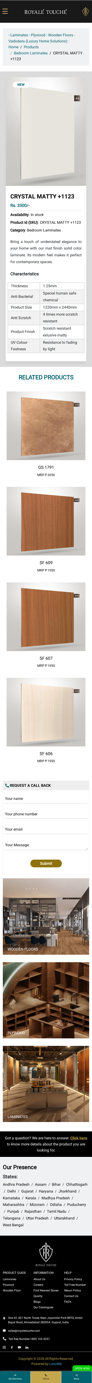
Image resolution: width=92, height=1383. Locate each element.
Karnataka (11, 1198)
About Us (39, 1279)
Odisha (56, 1204)
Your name (14, 798)
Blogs (37, 1301)
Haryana (46, 1191)
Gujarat (27, 1191)
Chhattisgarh (77, 1184)
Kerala (30, 1198)
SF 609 (46, 562)
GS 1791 (46, 467)
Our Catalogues (43, 1307)
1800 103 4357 (40, 1339)
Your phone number (21, 814)
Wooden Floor (12, 1290)
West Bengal (13, 1225)
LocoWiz (55, 1364)
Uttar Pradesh (37, 1218)
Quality (37, 1296)
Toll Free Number (75, 1284)
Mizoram (37, 1204)
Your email (14, 829)
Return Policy (72, 1290)
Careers (38, 1284)
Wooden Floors (23, 949)
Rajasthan (33, 1211)
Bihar (56, 1184)
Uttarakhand (64, 1218)
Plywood (16, 1033)
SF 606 (46, 753)
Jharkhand (67, 1191)
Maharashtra (13, 1204)
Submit (46, 863)
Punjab (13, 1211)
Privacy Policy (73, 1279)
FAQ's (67, 1301)
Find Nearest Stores (46, 1290)
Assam (40, 1184)
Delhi (11, 1191)
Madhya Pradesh (56, 1198)
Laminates (18, 1117)
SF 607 (46, 658)
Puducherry (76, 1204)
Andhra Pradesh (16, 1184)
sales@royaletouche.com (24, 1330)
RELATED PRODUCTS (46, 377)
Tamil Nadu (56, 1211)
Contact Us (71, 1296)
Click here (78, 1138)
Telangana (12, 1218)
